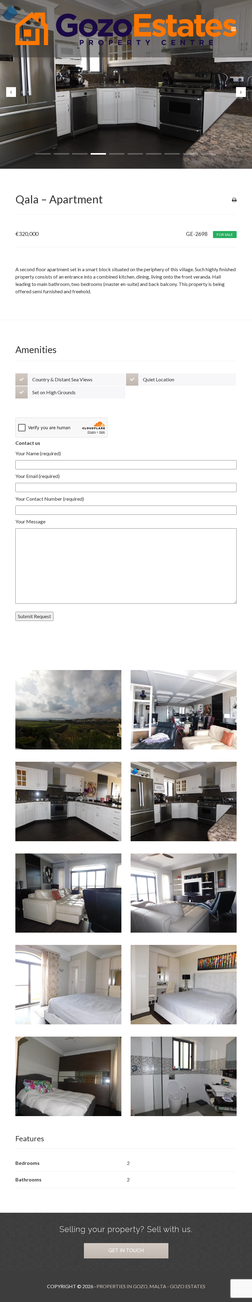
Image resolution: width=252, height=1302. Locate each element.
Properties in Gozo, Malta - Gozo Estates (150, 1286)
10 (209, 154)
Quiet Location (158, 379)
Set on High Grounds (54, 392)
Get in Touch (126, 1251)
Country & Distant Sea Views (62, 379)
